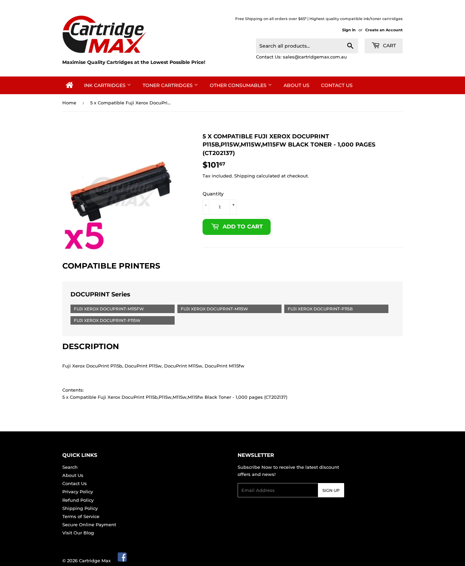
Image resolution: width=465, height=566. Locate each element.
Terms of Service (80, 516)
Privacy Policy (77, 491)
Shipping (244, 175)
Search (70, 467)
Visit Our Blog (78, 532)
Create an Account (384, 30)
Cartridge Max (95, 560)
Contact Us (337, 85)
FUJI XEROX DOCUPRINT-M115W (214, 308)
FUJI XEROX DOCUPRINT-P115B (320, 308)
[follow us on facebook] (122, 560)
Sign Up (331, 490)
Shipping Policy (80, 508)
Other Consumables (239, 85)
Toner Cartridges (168, 85)
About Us (296, 85)
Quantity (213, 194)
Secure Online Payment (89, 524)
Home (69, 102)
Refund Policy (78, 500)
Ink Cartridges (105, 85)
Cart (389, 45)
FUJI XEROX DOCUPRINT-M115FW (109, 308)
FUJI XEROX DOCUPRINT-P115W (107, 320)
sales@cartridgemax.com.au (315, 56)
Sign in (349, 30)
